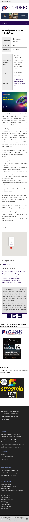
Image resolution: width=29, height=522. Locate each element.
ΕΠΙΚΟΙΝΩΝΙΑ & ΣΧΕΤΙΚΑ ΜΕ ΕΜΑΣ (9, 416)
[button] (11, 248)
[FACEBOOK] (9, 316)
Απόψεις (3, 454)
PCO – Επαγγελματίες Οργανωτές (9, 470)
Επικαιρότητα (4, 459)
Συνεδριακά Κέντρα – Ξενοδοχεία (9, 473)
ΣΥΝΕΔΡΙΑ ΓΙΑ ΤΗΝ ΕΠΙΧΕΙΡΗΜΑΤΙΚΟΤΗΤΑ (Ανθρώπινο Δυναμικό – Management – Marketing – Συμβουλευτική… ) (14, 274)
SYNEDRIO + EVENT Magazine (8, 486)
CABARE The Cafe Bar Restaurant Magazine (12, 490)
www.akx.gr (4, 510)
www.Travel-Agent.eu (6, 503)
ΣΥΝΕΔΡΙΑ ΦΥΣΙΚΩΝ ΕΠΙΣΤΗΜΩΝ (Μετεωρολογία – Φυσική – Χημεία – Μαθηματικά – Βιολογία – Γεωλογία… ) (12, 280)
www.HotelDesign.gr (6, 506)
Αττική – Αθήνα (6, 264)
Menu (5, 23)
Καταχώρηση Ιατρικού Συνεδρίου (9, 442)
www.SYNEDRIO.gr (5, 497)
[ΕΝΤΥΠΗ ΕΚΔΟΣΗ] (14, 316)
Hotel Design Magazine (6, 488)
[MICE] (19, 316)
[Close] (12, 239)
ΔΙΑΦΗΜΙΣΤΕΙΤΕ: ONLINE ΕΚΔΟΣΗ (9, 414)
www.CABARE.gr (5, 508)
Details (11, 244)
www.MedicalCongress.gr (7, 499)
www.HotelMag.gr (5, 504)
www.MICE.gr (4, 501)
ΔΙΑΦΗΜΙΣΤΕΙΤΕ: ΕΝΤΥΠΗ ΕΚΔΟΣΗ (10, 411)
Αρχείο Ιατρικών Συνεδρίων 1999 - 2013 (11, 447)
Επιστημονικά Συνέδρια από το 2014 (10, 434)
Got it (15, 521)
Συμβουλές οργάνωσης (7, 456)
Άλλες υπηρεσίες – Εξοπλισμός (9, 475)
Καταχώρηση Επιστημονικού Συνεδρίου (11, 436)
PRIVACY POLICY (5, 419)
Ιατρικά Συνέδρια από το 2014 (8, 439)
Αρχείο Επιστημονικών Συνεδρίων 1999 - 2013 (12, 444)
